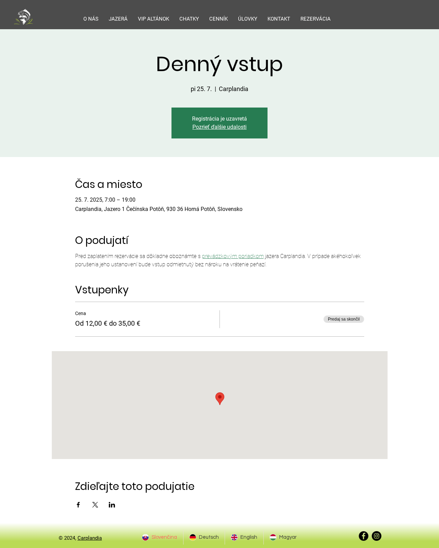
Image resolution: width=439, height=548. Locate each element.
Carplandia (90, 538)
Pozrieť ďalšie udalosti (219, 127)
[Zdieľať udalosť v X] (95, 504)
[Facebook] (363, 536)
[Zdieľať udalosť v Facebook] (78, 504)
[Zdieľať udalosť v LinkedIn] (112, 504)
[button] (118, 18)
